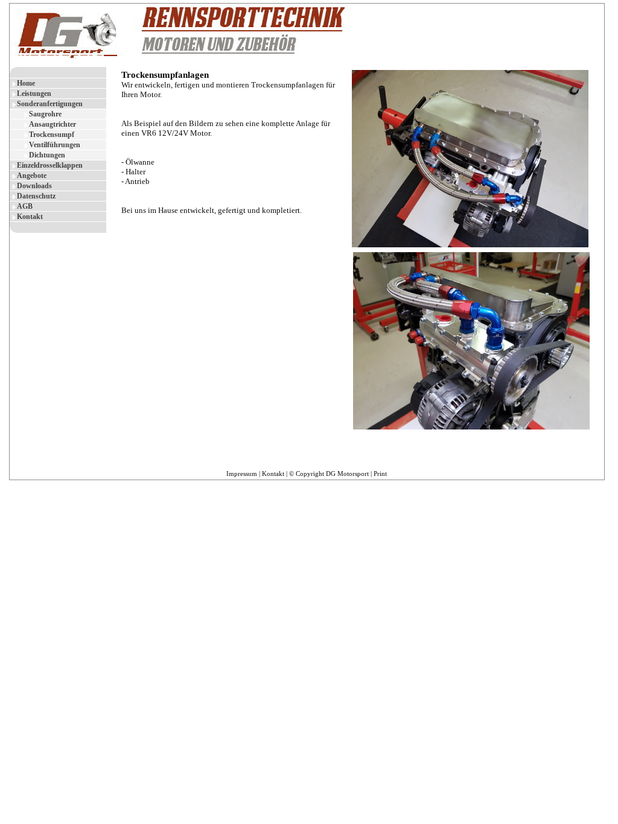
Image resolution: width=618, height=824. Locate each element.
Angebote (31, 175)
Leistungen (34, 93)
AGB (25, 206)
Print (380, 473)
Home (26, 83)
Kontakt (30, 216)
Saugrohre (45, 114)
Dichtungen (47, 155)
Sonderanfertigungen (50, 104)
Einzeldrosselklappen (50, 165)
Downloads (34, 186)
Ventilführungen (54, 145)
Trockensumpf (51, 134)
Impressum (241, 473)
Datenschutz (36, 196)
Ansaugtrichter (52, 124)
